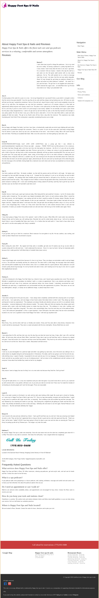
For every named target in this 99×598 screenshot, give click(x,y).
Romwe (80, 72)
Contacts (80, 98)
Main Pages (81, 46)
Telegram (75, 595)
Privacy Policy (82, 92)
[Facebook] (5, 584)
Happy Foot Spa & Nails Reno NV (87, 69)
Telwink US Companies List (85, 101)
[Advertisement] (49, 26)
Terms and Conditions (84, 95)
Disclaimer (81, 89)
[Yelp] (10, 584)
